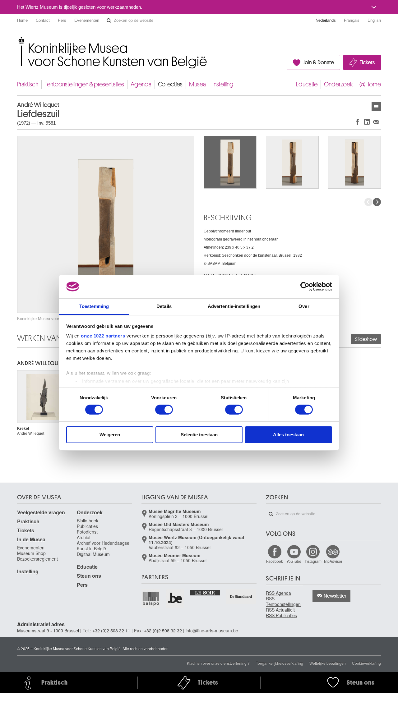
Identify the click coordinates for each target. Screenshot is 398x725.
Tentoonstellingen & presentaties (84, 84)
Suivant (377, 202)
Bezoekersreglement (37, 559)
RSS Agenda (278, 593)
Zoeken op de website (108, 20)
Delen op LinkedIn (367, 121)
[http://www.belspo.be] (151, 598)
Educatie (306, 84)
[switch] (164, 410)
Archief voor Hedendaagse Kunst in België (103, 545)
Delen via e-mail (376, 121)
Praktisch (27, 84)
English (374, 20)
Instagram (313, 561)
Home (22, 20)
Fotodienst (87, 532)
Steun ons (89, 575)
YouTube (293, 561)
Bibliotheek (87, 520)
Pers (62, 20)
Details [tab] (164, 306)
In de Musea (31, 539)
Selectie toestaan (199, 434)
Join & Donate (318, 62)
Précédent (368, 202)
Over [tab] (303, 306)
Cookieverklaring (366, 663)
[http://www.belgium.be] (175, 598)
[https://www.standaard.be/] (241, 596)
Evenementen (86, 20)
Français (351, 20)
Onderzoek (338, 84)
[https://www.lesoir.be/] (205, 592)
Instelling (223, 84)
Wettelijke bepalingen (327, 663)
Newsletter (335, 596)
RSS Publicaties (281, 615)
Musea (197, 84)
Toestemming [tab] (94, 306)
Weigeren (110, 434)
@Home (370, 84)
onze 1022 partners (103, 335)
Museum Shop (31, 553)
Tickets (367, 62)
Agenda (141, 84)
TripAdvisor (332, 561)
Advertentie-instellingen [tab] (234, 306)
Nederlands (326, 20)
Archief (83, 537)
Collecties (170, 84)
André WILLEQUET (40, 363)
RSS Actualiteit (280, 610)
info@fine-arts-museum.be (212, 630)
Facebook (274, 561)
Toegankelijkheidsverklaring (279, 663)
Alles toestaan (288, 434)
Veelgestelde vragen (41, 512)
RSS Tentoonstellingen (283, 601)
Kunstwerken (376, 106)
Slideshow (366, 339)
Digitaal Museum (93, 554)
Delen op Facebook (357, 121)
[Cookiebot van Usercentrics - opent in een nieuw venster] (305, 286)
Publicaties (87, 526)
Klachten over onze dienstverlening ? (218, 663)
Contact (43, 20)
